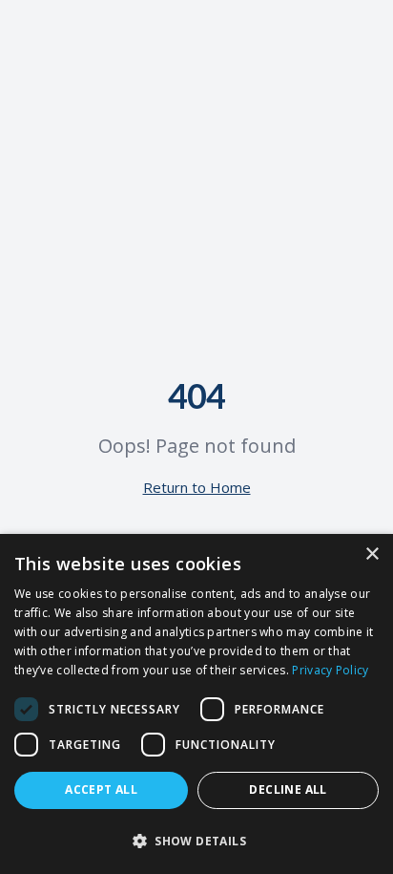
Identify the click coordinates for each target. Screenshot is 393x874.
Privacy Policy (330, 670)
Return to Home (197, 487)
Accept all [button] (101, 789)
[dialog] (196, 704)
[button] (196, 840)
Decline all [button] (287, 789)
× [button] (371, 554)
